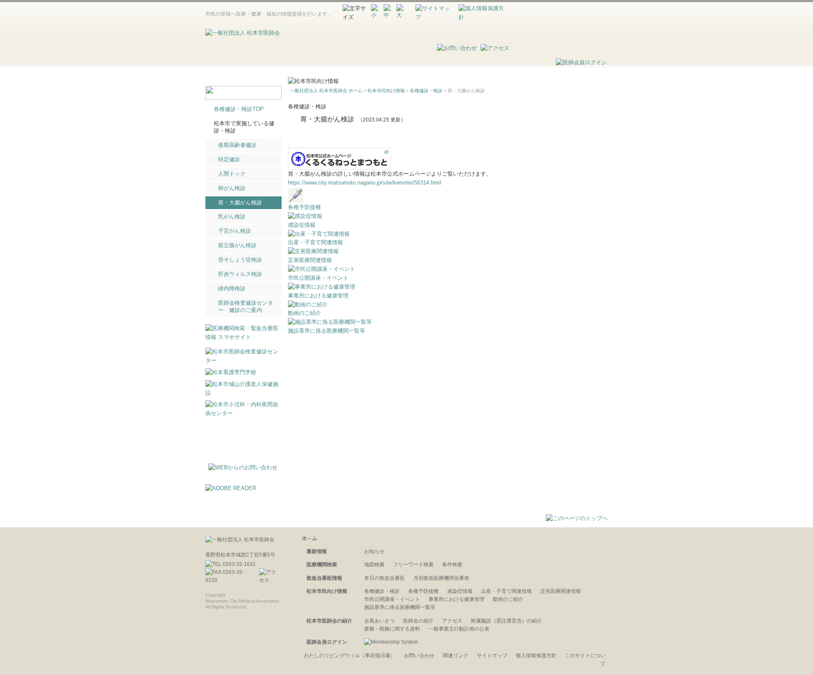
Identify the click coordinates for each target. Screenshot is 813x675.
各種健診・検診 (426, 90)
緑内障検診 (232, 288)
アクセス (452, 621)
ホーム (357, 65)
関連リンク (455, 655)
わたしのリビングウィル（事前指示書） (349, 655)
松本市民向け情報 (449, 65)
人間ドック (232, 174)
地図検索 (374, 565)
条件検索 (452, 565)
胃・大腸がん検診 (240, 202)
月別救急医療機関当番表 (441, 578)
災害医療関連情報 (310, 260)
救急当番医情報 (385, 48)
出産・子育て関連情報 (315, 242)
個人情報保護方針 (536, 655)
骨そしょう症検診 (240, 259)
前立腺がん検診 (237, 245)
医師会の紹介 (418, 621)
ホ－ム (309, 538)
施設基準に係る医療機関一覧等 (326, 331)
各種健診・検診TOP (239, 109)
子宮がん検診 (234, 231)
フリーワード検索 (413, 565)
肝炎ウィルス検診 (240, 274)
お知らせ (374, 551)
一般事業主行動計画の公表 (459, 629)
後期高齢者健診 (237, 145)
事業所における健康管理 (318, 295)
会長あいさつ (379, 621)
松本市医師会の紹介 (516, 65)
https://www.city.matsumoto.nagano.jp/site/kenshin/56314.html (364, 182)
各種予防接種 (304, 207)
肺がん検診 (232, 188)
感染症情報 (301, 225)
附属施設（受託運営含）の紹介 (506, 621)
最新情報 (398, 65)
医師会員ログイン (327, 642)
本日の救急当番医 (384, 578)
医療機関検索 (554, 29)
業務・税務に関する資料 (392, 629)
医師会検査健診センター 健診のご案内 (245, 306)
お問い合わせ (419, 655)
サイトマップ (492, 655)
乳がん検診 (232, 216)
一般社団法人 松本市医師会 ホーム (326, 90)
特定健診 (229, 159)
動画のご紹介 (304, 313)
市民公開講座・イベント (318, 278)
